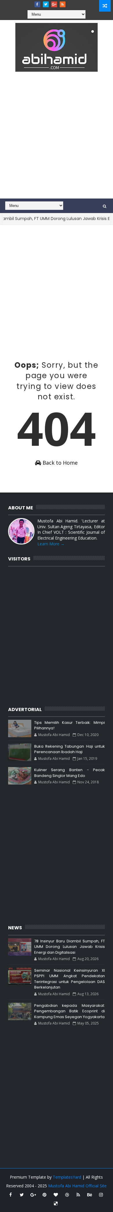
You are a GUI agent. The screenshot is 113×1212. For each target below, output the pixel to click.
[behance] (89, 1194)
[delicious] (55, 1203)
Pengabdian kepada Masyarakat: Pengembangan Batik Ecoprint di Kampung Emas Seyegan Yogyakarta (69, 1011)
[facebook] (37, 4)
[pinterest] (44, 1194)
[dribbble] (67, 1194)
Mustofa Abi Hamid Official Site (77, 1185)
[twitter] (46, 4)
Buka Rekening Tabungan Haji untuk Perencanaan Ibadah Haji (69, 749)
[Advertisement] (56, 139)
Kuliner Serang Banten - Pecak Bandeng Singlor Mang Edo (69, 772)
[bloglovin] (55, 1194)
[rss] (62, 4)
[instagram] (100, 1194)
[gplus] (54, 4)
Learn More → (51, 544)
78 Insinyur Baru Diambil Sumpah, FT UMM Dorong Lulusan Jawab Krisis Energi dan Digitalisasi (69, 946)
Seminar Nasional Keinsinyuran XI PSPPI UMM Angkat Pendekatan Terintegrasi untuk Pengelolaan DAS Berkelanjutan (69, 979)
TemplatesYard (67, 1177)
